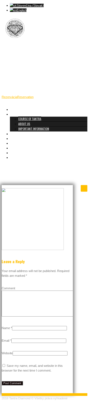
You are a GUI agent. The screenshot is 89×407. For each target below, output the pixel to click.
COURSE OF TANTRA (29, 118)
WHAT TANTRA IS (20, 114)
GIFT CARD (16, 147)
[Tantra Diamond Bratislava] (33, 40)
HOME (13, 109)
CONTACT (15, 152)
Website (7, 353)
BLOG (13, 157)
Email (5, 340)
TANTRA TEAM (18, 138)
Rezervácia (9, 97)
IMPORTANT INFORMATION (33, 128)
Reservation (25, 97)
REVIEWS (15, 143)
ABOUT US (24, 123)
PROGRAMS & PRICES (22, 133)
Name (6, 328)
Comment (8, 288)
